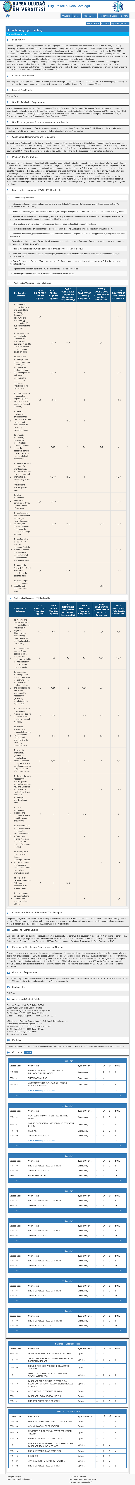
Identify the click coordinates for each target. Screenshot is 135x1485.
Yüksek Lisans (89, 15)
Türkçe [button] (89, 23)
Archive (27, 1052)
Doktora (124, 15)
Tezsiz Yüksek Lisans (108, 15)
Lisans (76, 15)
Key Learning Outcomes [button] (120, 23)
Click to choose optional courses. (42, 1090)
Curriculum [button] (105, 23)
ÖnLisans (66, 15)
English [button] (96, 23)
